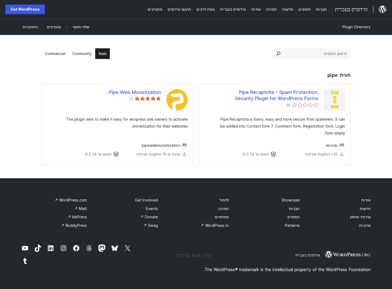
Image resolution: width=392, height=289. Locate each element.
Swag (150, 225)
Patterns (292, 225)
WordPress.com (71, 200)
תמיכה (223, 208)
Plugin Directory (356, 27)
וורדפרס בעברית (307, 255)
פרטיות (365, 225)
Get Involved (146, 200)
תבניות (294, 208)
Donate (149, 217)
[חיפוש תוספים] (278, 53)
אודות (366, 200)
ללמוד (224, 200)
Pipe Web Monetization (135, 92)
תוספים (293, 217)
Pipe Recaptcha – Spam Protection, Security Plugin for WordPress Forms (276, 95)
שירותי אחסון (360, 217)
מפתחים (222, 217)
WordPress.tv (215, 225)
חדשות (365, 208)
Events (152, 208)
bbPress (77, 217)
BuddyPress (74, 225)
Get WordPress (25, 9)
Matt (80, 208)
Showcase (290, 200)
